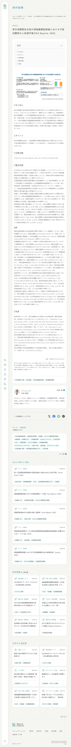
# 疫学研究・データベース (21, 683)
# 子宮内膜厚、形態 (19, 380)
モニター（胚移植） (27, 16)
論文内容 (21, 61)
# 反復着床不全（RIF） (25, 612)
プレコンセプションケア (18, 731)
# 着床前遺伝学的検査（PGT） (33, 448)
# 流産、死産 (35, 445)
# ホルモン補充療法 (32, 442)
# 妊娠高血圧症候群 (47, 632)
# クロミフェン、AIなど (53, 445)
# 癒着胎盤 (17, 439)
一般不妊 (31, 731)
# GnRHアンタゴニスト (46, 439)
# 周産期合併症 (35, 439)
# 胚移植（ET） (25, 439)
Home (13, 16)
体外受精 (19, 16)
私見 (19, 64)
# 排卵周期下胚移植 (32, 436)
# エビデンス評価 (19, 591)
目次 (19, 45)
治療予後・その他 (17, 734)
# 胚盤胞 (40, 436)
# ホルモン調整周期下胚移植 (51, 436)
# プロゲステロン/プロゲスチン (22, 445)
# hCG (16, 442)
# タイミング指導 (54, 683)
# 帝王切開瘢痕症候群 (38, 380)
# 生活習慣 (45, 683)
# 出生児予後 (56, 439)
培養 (61, 731)
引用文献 (21, 58)
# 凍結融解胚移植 (49, 380)
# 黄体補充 (42, 445)
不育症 (46, 731)
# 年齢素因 (52, 612)
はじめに (21, 52)
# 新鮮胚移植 (23, 442)
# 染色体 (25, 632)
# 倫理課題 (45, 612)
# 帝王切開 (28, 380)
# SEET (16, 612)
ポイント (21, 55)
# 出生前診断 (18, 632)
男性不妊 (39, 731)
